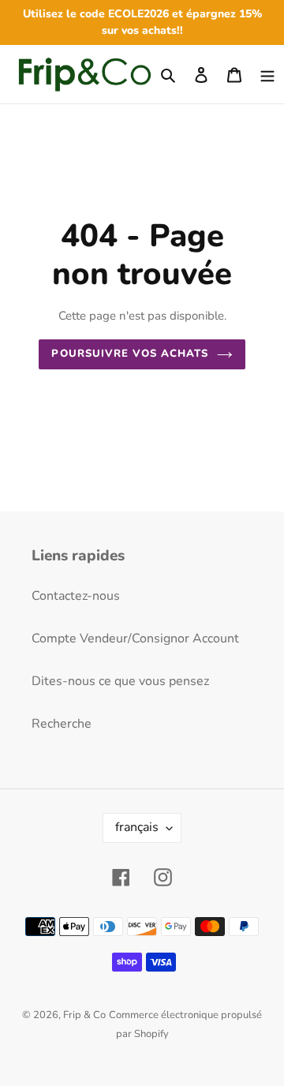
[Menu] (267, 74)
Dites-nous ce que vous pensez (120, 681)
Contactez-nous (76, 596)
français (137, 827)
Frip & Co (84, 1015)
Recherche (62, 723)
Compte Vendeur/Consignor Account (135, 638)
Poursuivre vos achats (129, 353)
